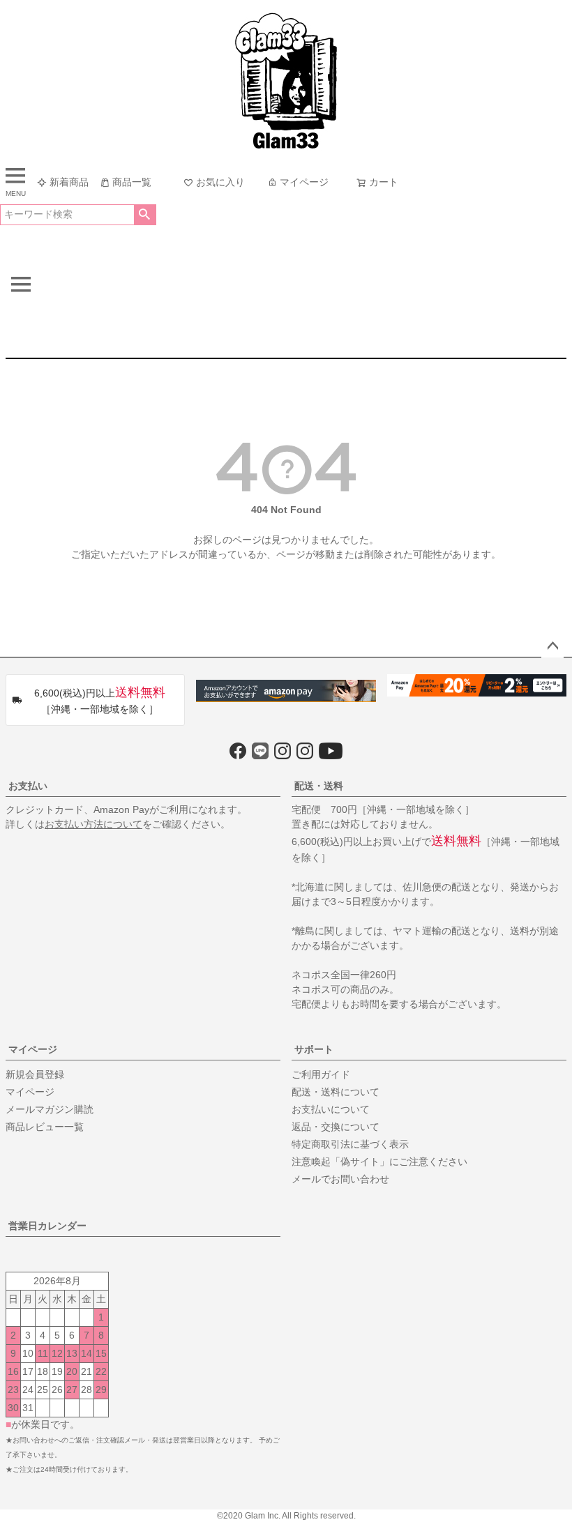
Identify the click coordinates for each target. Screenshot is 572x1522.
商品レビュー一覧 (45, 1126)
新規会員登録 (35, 1074)
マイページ (304, 182)
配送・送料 (318, 785)
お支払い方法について (93, 824)
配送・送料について (335, 1091)
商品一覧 (131, 182)
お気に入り (220, 182)
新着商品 (69, 182)
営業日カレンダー (47, 1225)
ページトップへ (552, 646)
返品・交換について (335, 1126)
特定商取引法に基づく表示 (350, 1144)
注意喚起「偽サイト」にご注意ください (379, 1161)
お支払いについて (331, 1109)
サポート (313, 1049)
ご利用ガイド (321, 1074)
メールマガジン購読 (49, 1109)
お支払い (27, 785)
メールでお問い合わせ (340, 1179)
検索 (145, 215)
